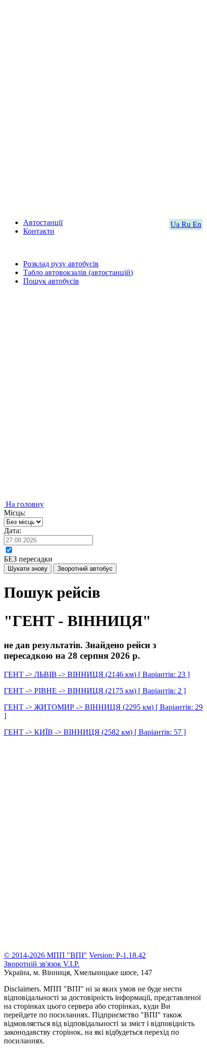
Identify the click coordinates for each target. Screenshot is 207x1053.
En (197, 224)
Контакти (38, 231)
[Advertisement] (103, 107)
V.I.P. (71, 964)
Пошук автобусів (51, 281)
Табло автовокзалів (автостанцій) (78, 272)
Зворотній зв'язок (33, 964)
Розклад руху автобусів (61, 264)
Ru (187, 224)
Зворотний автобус (85, 568)
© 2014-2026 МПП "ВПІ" (45, 955)
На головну (24, 504)
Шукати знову (28, 568)
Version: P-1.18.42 (117, 955)
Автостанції (43, 222)
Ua (175, 224)
